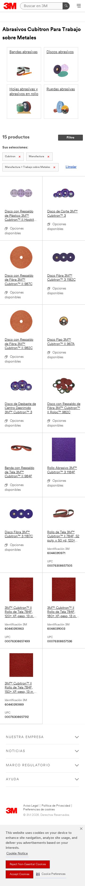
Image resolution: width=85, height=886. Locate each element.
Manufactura (36, 156)
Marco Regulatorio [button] (28, 765)
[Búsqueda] (66, 5)
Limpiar (71, 167)
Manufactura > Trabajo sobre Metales (27, 167)
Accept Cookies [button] (19, 874)
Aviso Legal (30, 805)
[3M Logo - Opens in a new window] (10, 5)
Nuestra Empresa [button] (25, 737)
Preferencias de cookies (39, 809)
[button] (50, 874)
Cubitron (10, 156)
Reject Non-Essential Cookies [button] (28, 864)
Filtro (70, 137)
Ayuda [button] (12, 779)
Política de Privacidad (56, 805)
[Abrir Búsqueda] (79, 6)
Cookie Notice (17, 853)
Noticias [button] (15, 751)
